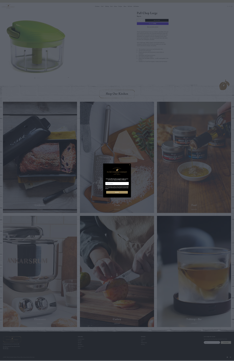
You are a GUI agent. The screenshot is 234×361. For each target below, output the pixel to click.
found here (106, 188)
